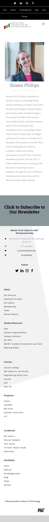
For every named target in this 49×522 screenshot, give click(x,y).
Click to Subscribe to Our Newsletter (24, 209)
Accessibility (26, 255)
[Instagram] (27, 270)
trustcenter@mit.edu (27, 250)
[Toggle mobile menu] (43, 24)
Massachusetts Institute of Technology (23, 501)
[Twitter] (16, 270)
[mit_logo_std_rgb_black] (41, 508)
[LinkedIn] (22, 270)
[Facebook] (32, 270)
